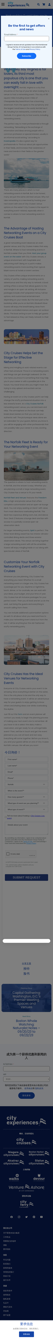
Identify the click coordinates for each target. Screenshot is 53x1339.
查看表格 (26, 1334)
